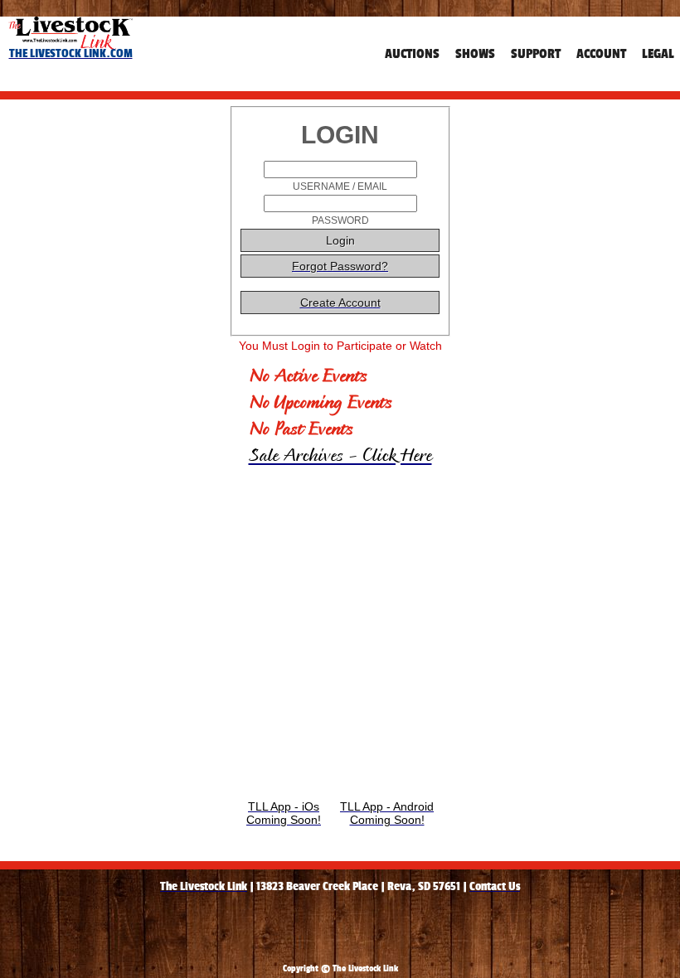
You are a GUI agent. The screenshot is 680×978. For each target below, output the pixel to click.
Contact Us (494, 886)
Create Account (340, 302)
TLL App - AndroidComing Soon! (387, 813)
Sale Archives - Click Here (340, 456)
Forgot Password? (340, 266)
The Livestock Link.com (71, 53)
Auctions (412, 53)
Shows (475, 53)
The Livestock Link (203, 886)
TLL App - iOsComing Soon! (283, 813)
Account (601, 53)
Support (536, 53)
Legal (658, 53)
